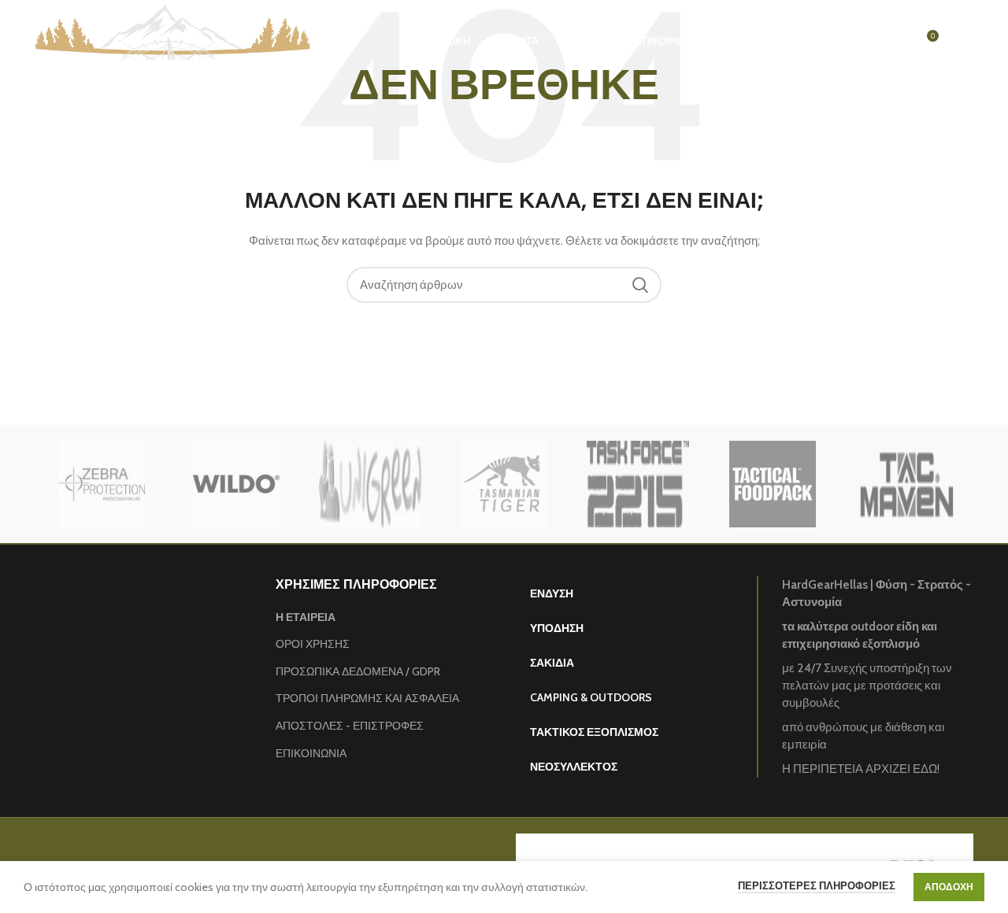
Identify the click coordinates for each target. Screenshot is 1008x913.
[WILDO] (236, 484)
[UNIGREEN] (370, 484)
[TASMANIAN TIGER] (504, 484)
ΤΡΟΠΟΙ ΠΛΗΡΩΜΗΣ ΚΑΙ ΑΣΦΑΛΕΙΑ (367, 698)
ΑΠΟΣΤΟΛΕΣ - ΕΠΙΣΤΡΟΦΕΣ (350, 726)
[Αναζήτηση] (861, 41)
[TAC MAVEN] (906, 484)
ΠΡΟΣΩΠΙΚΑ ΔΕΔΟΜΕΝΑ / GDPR (358, 671)
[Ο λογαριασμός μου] (830, 41)
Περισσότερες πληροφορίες (816, 885)
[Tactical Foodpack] (772, 484)
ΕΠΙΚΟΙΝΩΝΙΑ (311, 753)
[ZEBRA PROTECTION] (102, 484)
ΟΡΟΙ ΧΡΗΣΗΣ (313, 644)
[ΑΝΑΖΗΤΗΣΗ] (640, 285)
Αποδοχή (949, 887)
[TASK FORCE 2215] (638, 484)
